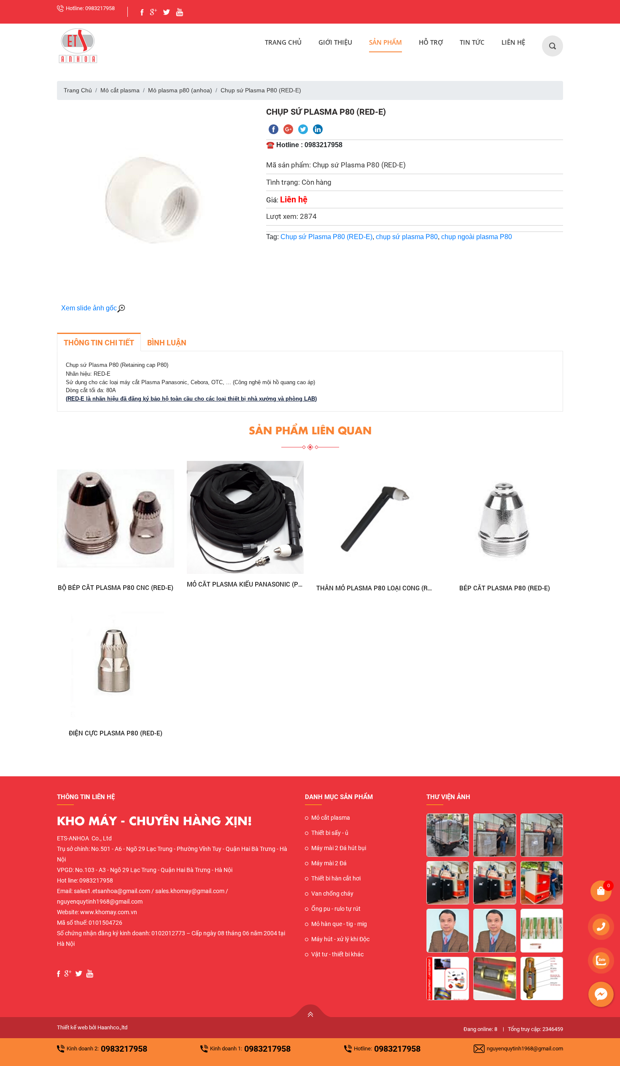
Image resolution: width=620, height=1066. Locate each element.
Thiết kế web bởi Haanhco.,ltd (92, 1027)
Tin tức (472, 42)
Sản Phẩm (385, 42)
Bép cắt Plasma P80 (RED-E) (504, 588)
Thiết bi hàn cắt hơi (336, 878)
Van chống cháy (332, 893)
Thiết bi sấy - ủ (329, 832)
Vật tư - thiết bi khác (337, 954)
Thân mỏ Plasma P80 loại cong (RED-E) (375, 588)
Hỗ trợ (431, 42)
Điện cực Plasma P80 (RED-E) (115, 733)
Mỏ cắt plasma (120, 90)
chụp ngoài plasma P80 (476, 236)
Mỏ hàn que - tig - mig (339, 924)
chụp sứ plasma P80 (407, 236)
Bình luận (166, 342)
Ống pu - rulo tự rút (336, 908)
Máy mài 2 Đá (329, 863)
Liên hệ (513, 42)
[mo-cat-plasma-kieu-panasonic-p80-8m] (245, 517)
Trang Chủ (283, 42)
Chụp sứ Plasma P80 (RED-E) (326, 236)
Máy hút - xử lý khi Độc (340, 939)
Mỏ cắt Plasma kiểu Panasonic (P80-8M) (245, 584)
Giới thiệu (335, 42)
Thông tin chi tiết (99, 342)
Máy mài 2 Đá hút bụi (338, 848)
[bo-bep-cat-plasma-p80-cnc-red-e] (115, 519)
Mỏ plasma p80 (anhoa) (180, 90)
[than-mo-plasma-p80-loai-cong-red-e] (375, 519)
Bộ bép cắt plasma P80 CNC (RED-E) (115, 587)
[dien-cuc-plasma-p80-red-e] (115, 664)
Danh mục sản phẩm (339, 797)
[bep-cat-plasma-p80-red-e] (504, 519)
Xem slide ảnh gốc (89, 308)
